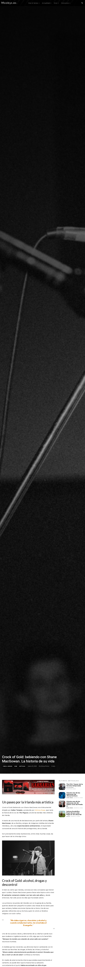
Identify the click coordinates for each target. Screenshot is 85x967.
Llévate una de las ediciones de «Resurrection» (73, 794)
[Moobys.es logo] (10, 3)
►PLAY (68, 816)
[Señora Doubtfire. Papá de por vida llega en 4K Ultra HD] (62, 814)
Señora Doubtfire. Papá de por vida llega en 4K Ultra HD (73, 813)
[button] (82, 3)
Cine (15, 766)
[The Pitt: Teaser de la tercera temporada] (62, 786)
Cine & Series (7, 766)
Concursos (69, 797)
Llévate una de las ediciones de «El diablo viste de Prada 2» (74, 804)
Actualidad (69, 787)
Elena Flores (45, 766)
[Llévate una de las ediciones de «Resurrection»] (62, 795)
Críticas (22, 766)
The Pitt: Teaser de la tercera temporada (74, 785)
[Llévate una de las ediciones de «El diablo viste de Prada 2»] (62, 804)
